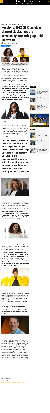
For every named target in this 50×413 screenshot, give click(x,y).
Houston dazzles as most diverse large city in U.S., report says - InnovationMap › (13, 382)
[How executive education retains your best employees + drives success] (32, 150)
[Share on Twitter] (5, 46)
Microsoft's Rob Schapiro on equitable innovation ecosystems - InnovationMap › (13, 380)
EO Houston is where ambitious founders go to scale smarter (42, 142)
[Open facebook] (36, 1)
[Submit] (48, 1)
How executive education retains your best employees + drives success (42, 150)
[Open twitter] (39, 1)
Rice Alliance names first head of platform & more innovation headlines (42, 100)
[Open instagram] (42, 1)
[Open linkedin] (45, 1)
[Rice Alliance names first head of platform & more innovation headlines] (32, 99)
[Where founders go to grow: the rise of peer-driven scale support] (32, 135)
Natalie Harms (6, 43)
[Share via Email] (10, 46)
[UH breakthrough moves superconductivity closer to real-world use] (32, 107)
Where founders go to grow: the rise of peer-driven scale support (42, 135)
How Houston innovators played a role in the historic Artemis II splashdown (42, 92)
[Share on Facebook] (2, 46)
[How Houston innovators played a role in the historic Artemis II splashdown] (32, 92)
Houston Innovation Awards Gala (20, 77)
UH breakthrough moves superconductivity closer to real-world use (42, 107)
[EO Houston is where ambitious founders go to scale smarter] (32, 142)
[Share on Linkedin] (7, 46)
